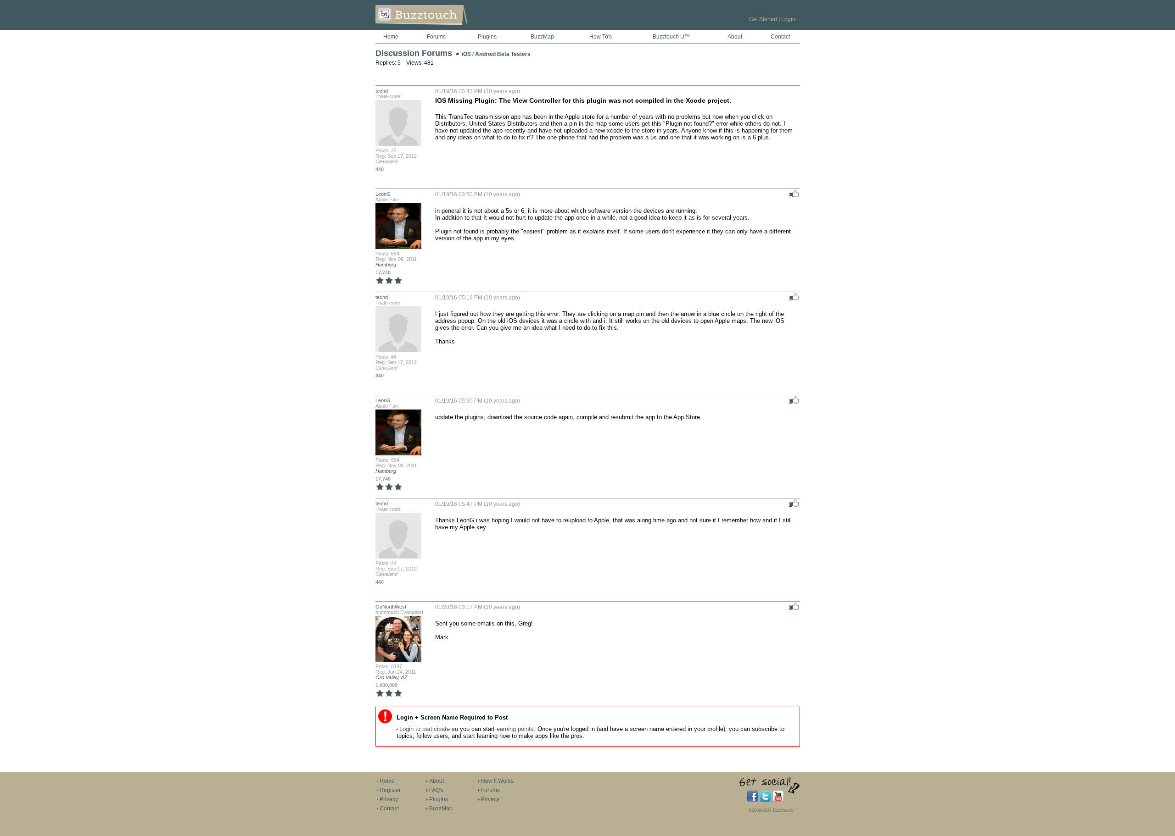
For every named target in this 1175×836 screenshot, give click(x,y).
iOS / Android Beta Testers (496, 54)
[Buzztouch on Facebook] (752, 800)
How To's (600, 36)
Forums (436, 36)
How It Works (497, 781)
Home (390, 36)
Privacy (389, 799)
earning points (515, 728)
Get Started (763, 19)
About (734, 36)
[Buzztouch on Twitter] (765, 800)
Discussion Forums (413, 53)
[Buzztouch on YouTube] (778, 800)
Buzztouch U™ (671, 36)
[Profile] (398, 145)
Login (788, 19)
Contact (780, 36)
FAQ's (436, 790)
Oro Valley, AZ (391, 677)
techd (381, 91)
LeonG (383, 194)
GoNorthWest (390, 606)
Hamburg (385, 264)
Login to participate (424, 728)
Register (390, 790)
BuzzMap (542, 36)
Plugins (487, 36)
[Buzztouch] (444, 28)
